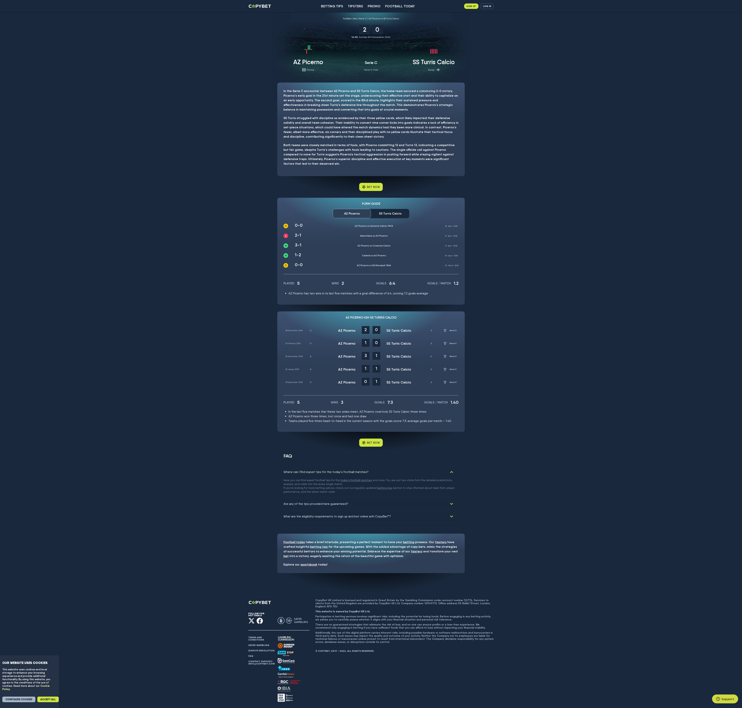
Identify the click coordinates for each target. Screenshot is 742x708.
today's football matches (356, 480)
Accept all (48, 699)
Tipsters (355, 6)
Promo (374, 6)
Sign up (471, 6)
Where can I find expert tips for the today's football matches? (325, 472)
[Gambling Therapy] (286, 645)
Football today (400, 6)
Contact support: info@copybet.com (261, 662)
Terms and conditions (256, 638)
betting (408, 542)
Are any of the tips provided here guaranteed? (315, 504)
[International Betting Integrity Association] (284, 689)
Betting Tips (332, 6)
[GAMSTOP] (286, 653)
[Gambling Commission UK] (286, 638)
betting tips (384, 487)
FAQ (250, 656)
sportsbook (308, 564)
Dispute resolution (261, 650)
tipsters (441, 542)
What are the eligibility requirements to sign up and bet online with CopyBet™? (337, 516)
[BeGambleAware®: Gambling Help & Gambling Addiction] (286, 675)
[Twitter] (251, 621)
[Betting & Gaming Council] (289, 682)
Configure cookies (18, 699)
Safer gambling (258, 645)
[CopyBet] (260, 6)
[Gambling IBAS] (284, 668)
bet (286, 556)
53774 (468, 600)
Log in (487, 6)
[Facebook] (260, 621)
